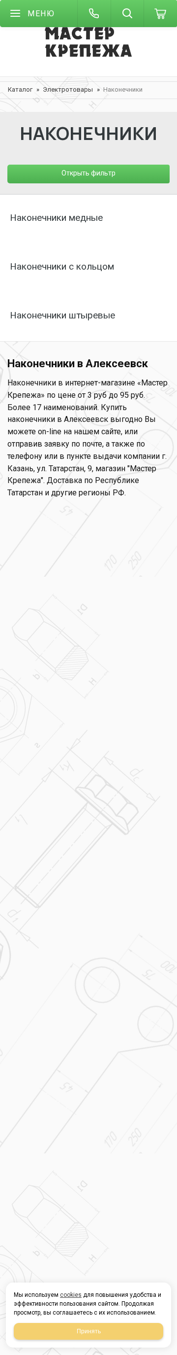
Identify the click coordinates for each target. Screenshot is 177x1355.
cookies (71, 1294)
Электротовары (68, 89)
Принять (89, 1331)
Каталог (20, 89)
